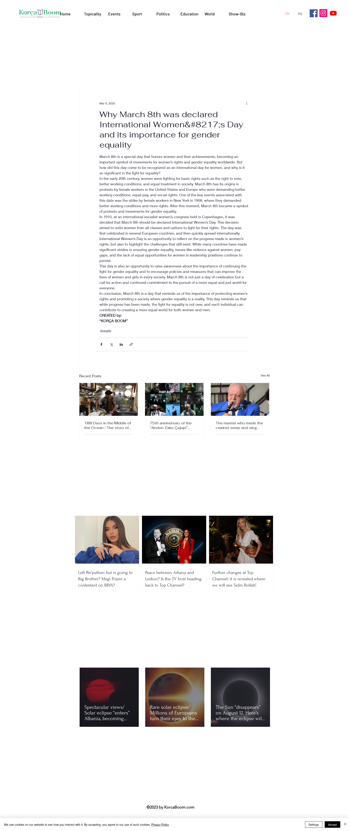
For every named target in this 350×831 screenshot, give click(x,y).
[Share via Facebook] (101, 344)
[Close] (345, 824)
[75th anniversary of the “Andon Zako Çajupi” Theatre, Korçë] (174, 399)
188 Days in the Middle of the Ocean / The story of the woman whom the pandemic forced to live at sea (107, 425)
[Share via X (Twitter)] (111, 344)
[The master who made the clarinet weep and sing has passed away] (240, 399)
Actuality (105, 330)
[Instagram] (323, 13)
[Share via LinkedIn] (121, 344)
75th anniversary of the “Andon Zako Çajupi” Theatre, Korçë (171, 425)
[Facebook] (314, 13)
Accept (332, 824)
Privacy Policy (160, 824)
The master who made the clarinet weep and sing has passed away (239, 425)
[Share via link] (131, 344)
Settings (313, 824)
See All (265, 375)
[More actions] (246, 103)
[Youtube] (333, 13)
